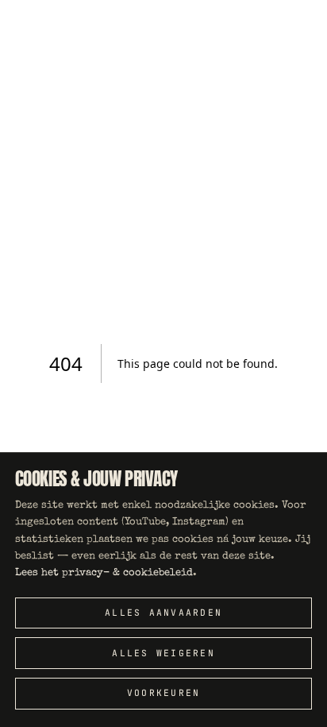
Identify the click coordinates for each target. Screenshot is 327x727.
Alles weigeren (163, 653)
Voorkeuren (164, 692)
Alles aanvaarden (163, 612)
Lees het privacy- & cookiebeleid (104, 573)
